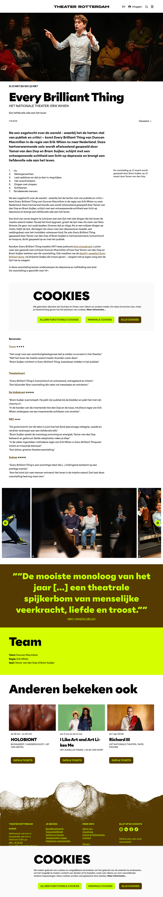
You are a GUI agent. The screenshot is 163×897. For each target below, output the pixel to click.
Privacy (86, 844)
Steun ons (88, 829)
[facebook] (131, 829)
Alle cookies (130, 319)
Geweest (144, 121)
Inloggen (137, 6)
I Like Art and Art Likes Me (80, 742)
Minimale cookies (100, 319)
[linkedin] (126, 829)
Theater (13, 121)
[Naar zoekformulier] (146, 7)
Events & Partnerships (94, 835)
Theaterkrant (17, 373)
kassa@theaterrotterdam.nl (23, 845)
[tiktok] (136, 829)
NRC (11, 419)
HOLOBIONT (24, 739)
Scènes (13, 457)
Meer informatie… (96, 309)
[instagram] (121, 829)
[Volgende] (157, 523)
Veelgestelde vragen (56, 838)
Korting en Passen (55, 835)
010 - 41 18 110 (16, 842)
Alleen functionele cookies (59, 319)
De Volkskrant (17, 392)
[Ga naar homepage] (81, 6)
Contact (87, 838)
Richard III (119, 739)
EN (123, 6)
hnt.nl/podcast (83, 246)
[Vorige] (5, 523)
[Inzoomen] (33, 556)
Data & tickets (22, 760)
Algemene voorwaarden (58, 841)
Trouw (12, 346)
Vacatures (88, 832)
